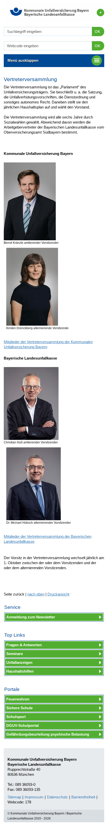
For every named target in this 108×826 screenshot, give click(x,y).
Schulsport (16, 717)
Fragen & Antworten (24, 645)
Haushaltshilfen (20, 671)
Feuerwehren (17, 699)
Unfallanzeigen (19, 662)
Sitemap (14, 797)
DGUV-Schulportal (22, 725)
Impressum (34, 797)
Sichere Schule (19, 708)
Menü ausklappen (23, 60)
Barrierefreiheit (83, 797)
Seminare (14, 654)
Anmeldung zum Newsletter (30, 617)
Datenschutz (57, 797)
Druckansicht (58, 594)
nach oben (35, 594)
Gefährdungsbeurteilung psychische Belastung (47, 734)
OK (97, 31)
